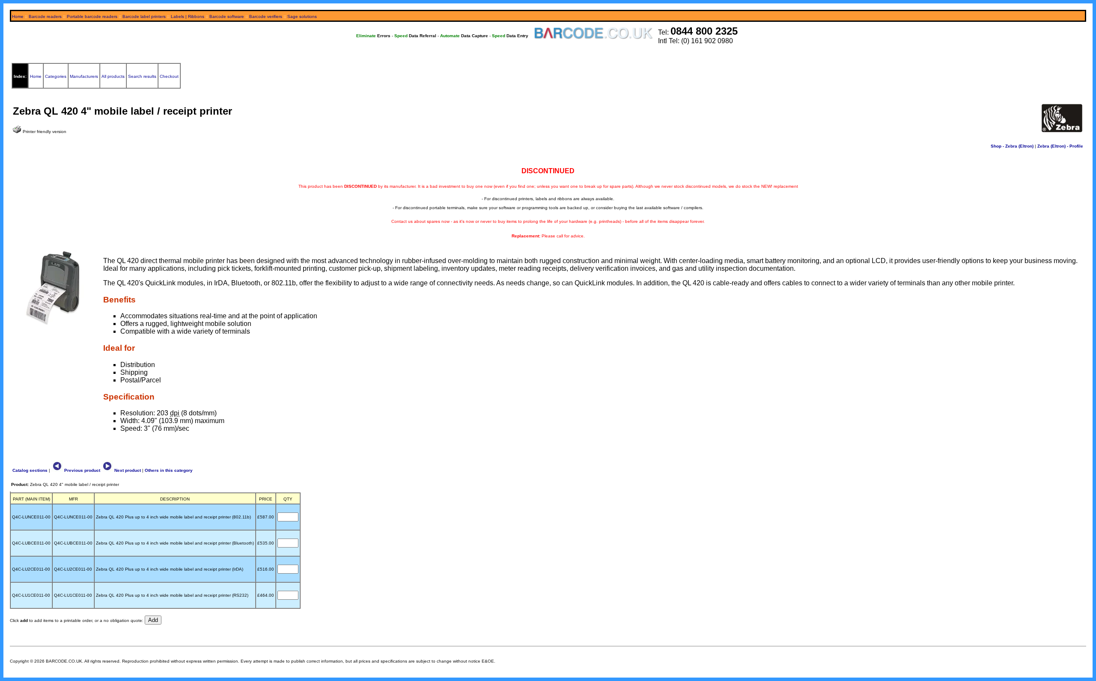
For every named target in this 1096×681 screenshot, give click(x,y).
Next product (127, 470)
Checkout (169, 76)
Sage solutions (302, 16)
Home (18, 16)
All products (113, 76)
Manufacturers (84, 76)
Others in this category (169, 470)
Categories (55, 76)
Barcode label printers (144, 16)
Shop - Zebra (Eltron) (1012, 146)
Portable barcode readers (92, 16)
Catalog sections (30, 470)
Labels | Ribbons (187, 16)
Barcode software (226, 16)
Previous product (81, 470)
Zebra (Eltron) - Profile (1060, 146)
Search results (142, 76)
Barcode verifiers (265, 16)
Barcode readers (45, 16)
